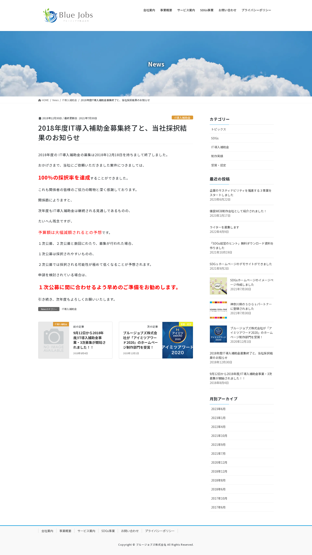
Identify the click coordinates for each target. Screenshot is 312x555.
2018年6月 (218, 489)
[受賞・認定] (177, 329)
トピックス (218, 129)
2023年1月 (218, 418)
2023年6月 (218, 409)
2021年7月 (218, 453)
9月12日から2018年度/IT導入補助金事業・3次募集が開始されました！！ (89, 340)
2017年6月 (218, 507)
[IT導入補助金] (53, 330)
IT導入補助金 (182, 118)
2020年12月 (219, 462)
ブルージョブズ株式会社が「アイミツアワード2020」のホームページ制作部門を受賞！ (140, 340)
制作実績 (217, 156)
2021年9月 (218, 444)
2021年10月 (219, 435)
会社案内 (47, 531)
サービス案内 (86, 531)
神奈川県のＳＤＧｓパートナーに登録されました (251, 306)
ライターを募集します (224, 227)
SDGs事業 (108, 531)
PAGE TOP (301, 534)
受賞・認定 (218, 165)
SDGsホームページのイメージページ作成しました (251, 282)
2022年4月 (218, 427)
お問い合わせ (130, 531)
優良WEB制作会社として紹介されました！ (238, 211)
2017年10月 (219, 498)
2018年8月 (218, 480)
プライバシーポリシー (160, 531)
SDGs (215, 138)
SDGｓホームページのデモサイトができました (241, 264)
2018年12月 (219, 471)
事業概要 (65, 531)
